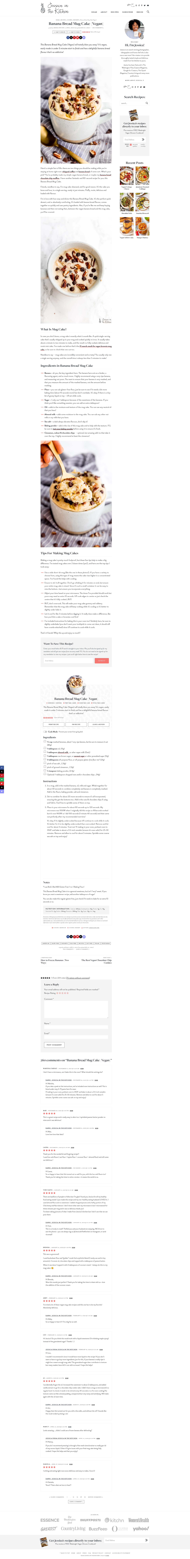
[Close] (131, 759)
